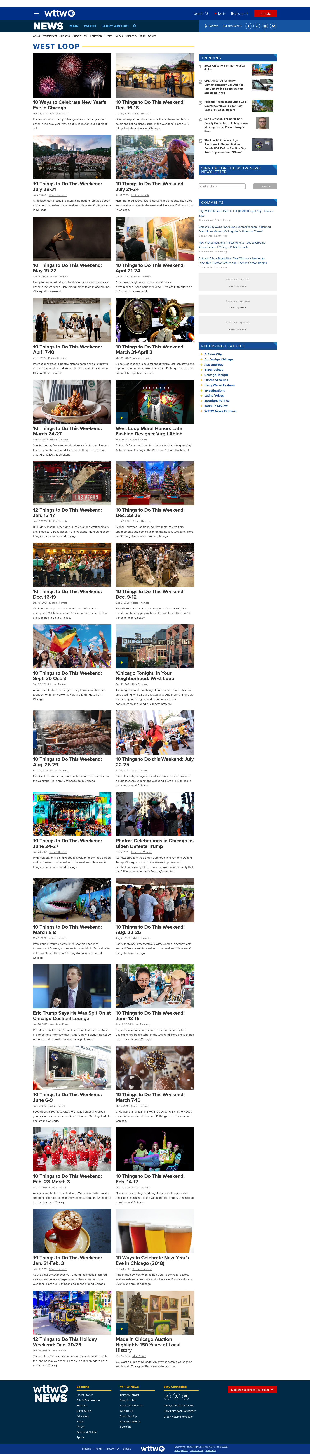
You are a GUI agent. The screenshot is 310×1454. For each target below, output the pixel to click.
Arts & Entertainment (45, 36)
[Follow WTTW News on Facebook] (248, 26)
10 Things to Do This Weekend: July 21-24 (150, 186)
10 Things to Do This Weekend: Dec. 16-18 (150, 104)
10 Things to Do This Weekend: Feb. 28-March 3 (67, 1178)
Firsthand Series (216, 380)
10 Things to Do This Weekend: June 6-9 (67, 1097)
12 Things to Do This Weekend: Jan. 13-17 (67, 512)
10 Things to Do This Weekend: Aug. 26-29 (67, 761)
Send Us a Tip (128, 1416)
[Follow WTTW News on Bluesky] (273, 26)
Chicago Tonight (216, 375)
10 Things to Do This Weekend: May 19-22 (67, 268)
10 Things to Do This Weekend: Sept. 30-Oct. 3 (67, 675)
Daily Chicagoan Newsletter (180, 1411)
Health (108, 36)
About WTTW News (131, 1405)
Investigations (214, 390)
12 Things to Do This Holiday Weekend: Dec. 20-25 (65, 1342)
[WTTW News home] (48, 26)
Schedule (86, 1448)
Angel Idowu (140, 439)
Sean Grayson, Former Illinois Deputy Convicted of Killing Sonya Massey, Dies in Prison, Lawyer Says (226, 125)
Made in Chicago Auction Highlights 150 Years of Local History (148, 1345)
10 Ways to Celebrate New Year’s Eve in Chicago (69, 104)
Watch (90, 26)
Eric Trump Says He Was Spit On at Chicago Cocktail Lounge (72, 1015)
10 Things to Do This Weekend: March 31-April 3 (150, 349)
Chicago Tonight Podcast (178, 1405)
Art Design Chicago (218, 359)
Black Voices (213, 369)
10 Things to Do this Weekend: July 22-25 (155, 761)
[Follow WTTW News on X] (256, 26)
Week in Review (216, 406)
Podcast (213, 26)
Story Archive (116, 26)
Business (65, 36)
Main (74, 26)
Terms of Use (196, 1450)
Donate (265, 13)
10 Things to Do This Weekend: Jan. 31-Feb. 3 (67, 1260)
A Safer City (213, 354)
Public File (211, 1450)
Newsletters (235, 26)
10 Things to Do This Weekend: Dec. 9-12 (150, 594)
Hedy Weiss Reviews (219, 385)
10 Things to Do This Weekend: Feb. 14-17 (150, 1178)
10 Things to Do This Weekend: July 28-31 (67, 186)
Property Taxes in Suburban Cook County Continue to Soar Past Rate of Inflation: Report (226, 106)
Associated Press (59, 1024)
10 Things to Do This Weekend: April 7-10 (67, 349)
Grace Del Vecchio (141, 852)
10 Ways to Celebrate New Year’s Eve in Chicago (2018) (152, 1260)
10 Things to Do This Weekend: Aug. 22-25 (150, 929)
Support (127, 1448)
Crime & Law (79, 36)
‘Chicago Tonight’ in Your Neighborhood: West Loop (145, 675)
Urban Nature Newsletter (178, 1417)
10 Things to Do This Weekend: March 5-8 (67, 929)
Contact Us (126, 1411)
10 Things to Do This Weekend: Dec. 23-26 (150, 512)
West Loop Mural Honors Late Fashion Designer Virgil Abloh (149, 431)
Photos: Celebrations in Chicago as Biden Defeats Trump (155, 843)
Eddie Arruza (139, 1356)
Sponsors (125, 1427)
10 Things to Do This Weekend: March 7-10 (150, 1097)
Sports (152, 36)
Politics (119, 36)
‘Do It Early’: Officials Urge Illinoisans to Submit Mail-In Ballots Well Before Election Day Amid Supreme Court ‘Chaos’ (225, 146)
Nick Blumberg (140, 684)
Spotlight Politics (216, 400)
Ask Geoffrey (213, 364)
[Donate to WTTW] (153, 1448)
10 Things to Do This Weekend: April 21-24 (150, 268)
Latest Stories (85, 1395)
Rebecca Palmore (142, 1269)
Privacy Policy (181, 1450)
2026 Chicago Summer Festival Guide (224, 67)
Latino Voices (214, 395)
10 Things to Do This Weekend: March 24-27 (67, 431)
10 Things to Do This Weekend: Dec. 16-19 (67, 594)
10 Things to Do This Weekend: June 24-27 (67, 843)
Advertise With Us (130, 1421)
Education (96, 36)
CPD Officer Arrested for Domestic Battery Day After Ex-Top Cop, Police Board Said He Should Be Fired (224, 87)
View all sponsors (237, 286)
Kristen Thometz (59, 113)
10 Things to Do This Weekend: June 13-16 (150, 1015)
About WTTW (112, 1448)
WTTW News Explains (221, 411)
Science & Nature (135, 36)
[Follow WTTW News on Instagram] (265, 26)
